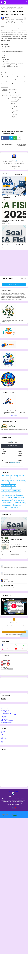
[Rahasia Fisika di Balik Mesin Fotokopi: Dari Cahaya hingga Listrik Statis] (5, 547)
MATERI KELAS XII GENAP (7, 505)
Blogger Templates (18, 814)
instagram (8, 648)
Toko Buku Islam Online (6, 722)
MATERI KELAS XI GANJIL (19, 500)
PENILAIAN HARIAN (18, 505)
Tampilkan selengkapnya (18, 173)
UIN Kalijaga (4, 738)
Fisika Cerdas (14, 415)
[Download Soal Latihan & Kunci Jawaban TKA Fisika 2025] (5, 540)
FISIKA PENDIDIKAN (6, 490)
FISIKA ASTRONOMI (6, 478)
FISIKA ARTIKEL (22, 475)
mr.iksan (13, 160)
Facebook (6, 138)
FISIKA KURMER (5, 483)
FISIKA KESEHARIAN (21, 480)
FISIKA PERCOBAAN (16, 490)
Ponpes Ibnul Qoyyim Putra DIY (8, 714)
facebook (8, 645)
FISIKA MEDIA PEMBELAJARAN (16, 483)
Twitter (11, 138)
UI (1, 740)
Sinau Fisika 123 (4, 711)
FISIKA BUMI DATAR (16, 478)
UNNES (3, 731)
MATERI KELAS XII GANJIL (19, 502)
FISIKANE (10, 497)
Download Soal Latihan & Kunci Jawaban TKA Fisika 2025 (13, 221)
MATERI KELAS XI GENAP (11, 7)
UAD (2, 741)
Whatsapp (15, 138)
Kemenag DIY (4, 709)
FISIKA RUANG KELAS (17, 492)
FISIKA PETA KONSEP (6, 492)
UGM (2, 734)
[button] (26, 2)
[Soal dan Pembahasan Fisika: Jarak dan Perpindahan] (5, 554)
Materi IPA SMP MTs (6, 719)
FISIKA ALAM (14, 475)
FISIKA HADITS (5, 480)
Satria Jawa (3, 717)
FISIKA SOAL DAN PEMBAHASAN (15, 131)
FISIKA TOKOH (20, 495)
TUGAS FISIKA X (5, 507)
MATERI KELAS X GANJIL (19, 497)
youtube (22, 648)
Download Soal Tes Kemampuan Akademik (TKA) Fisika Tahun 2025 (14, 196)
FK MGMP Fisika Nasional (7, 720)
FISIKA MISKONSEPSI (6, 487)
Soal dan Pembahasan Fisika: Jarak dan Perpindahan (18, 552)
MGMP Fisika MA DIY (6, 713)
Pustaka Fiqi (21, 431)
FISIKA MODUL (15, 487)
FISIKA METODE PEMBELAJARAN (8, 485)
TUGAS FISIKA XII (14, 507)
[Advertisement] (14, 263)
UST (2, 743)
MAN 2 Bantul (4, 716)
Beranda (3, 7)
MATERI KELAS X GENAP (7, 500)
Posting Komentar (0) (14, 284)
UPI (2, 737)
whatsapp (22, 645)
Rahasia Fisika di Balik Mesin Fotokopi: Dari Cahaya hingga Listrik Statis (18, 546)
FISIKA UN (4, 497)
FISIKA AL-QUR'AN (5, 475)
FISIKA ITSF (12, 480)
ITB (1, 735)
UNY (2, 732)
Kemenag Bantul (5, 710)
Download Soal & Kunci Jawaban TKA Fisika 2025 (13, 245)
